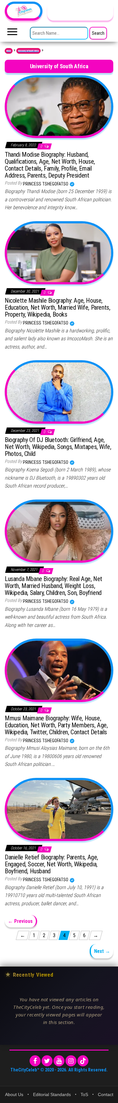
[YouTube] (59, 1060)
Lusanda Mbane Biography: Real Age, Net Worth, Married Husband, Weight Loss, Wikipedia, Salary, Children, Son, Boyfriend (53, 586)
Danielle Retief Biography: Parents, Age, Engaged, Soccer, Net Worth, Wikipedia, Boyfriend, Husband (51, 864)
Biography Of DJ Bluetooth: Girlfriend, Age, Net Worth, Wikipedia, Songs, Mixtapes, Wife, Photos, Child (58, 447)
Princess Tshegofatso (46, 183)
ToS (84, 1094)
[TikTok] (82, 1060)
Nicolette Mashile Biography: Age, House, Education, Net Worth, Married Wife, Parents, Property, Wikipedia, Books (57, 307)
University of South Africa (28, 51)
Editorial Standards (52, 1094)
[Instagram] (70, 1060)
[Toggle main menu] (12, 33)
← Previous (20, 921)
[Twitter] (47, 1060)
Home (8, 51)
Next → (102, 951)
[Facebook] (35, 1060)
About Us (14, 1094)
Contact (105, 1094)
